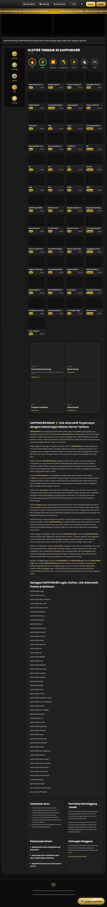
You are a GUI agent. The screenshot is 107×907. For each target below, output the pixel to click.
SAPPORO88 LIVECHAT (38, 636)
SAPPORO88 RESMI (36, 681)
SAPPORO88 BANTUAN (38, 628)
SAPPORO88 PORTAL (37, 694)
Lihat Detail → (71, 372)
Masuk (90, 4)
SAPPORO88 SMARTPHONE (39, 759)
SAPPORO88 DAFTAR (37, 595)
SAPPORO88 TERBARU (37, 677)
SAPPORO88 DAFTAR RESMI (39, 776)
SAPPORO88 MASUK (37, 735)
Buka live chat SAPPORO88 (77, 856)
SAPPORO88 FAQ (36, 624)
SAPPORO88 (35, 432)
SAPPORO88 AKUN (36, 661)
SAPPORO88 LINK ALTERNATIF (40, 599)
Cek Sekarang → (72, 410)
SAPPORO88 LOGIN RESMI (39, 771)
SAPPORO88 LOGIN (36, 591)
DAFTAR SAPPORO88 (37, 784)
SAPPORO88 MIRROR (37, 747)
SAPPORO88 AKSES (36, 690)
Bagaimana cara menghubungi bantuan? (45, 848)
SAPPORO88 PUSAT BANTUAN (40, 763)
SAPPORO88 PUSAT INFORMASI (41, 702)
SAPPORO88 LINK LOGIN (38, 604)
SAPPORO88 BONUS (37, 620)
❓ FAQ (73, 4)
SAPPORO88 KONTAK (37, 722)
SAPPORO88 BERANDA (37, 612)
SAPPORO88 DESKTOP (38, 755)
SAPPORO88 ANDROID (38, 644)
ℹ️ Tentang (44, 4)
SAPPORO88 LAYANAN (37, 673)
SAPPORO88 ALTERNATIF (38, 743)
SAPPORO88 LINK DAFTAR (39, 608)
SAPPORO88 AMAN (36, 685)
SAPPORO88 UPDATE (37, 706)
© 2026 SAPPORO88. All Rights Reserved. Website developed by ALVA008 (53, 894)
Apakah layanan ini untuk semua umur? (46, 864)
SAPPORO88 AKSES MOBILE (39, 767)
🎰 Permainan (29, 4)
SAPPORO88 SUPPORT (38, 632)
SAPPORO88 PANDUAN (38, 665)
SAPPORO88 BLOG (36, 718)
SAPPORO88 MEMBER (37, 657)
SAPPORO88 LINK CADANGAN (40, 751)
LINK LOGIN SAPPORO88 (38, 792)
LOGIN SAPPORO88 (36, 780)
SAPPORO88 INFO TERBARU (39, 710)
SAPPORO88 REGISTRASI (38, 739)
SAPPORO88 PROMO (37, 616)
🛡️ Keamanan (59, 4)
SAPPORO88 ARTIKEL (37, 714)
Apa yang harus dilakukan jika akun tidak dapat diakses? (44, 856)
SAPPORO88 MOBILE (37, 640)
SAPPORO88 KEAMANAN (38, 726)
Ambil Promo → (35, 377)
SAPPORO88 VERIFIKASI (38, 730)
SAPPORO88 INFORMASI (38, 669)
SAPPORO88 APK (36, 653)
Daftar (101, 4)
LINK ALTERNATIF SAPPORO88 (40, 788)
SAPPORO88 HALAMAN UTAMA (40, 698)
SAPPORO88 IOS (36, 649)
